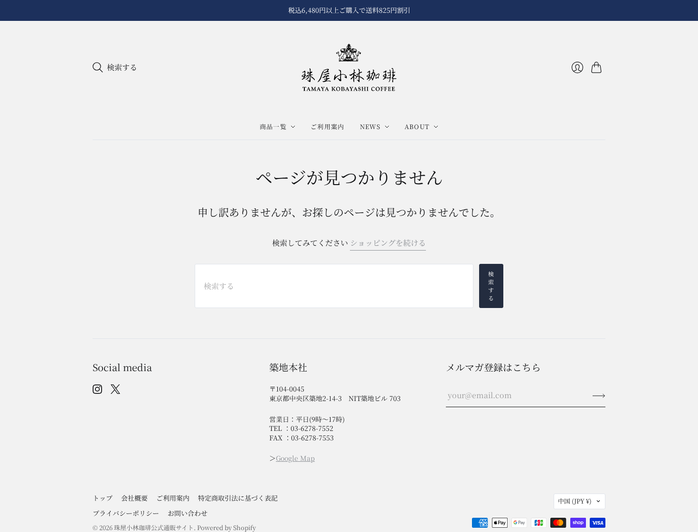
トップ (103, 498)
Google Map (295, 458)
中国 (575, 500)
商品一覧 (273, 126)
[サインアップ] (599, 395)
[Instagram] (97, 390)
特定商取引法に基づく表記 (238, 498)
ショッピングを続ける (388, 243)
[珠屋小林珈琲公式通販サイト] (349, 68)
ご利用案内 (328, 126)
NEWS (370, 126)
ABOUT (417, 126)
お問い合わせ (188, 513)
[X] (115, 390)
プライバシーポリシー (126, 513)
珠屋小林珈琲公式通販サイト (154, 527)
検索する (491, 285)
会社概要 (134, 498)
